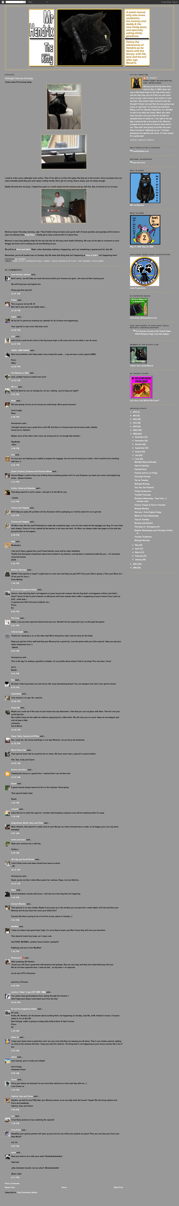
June (137, 459)
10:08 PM (15, 701)
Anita (13, 1152)
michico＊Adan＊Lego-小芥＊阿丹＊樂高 (28, 992)
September (140, 448)
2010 (135, 426)
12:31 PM (15, 884)
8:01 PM (15, 625)
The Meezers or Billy (20, 373)
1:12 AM (15, 1031)
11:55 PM (15, 744)
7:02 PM (15, 951)
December (139, 437)
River (13, 401)
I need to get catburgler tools (27, 261)
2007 (135, 564)
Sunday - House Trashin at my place (60, 261)
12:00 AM (15, 763)
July (137, 455)
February (139, 556)
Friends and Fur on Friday (146, 473)
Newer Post (10, 1187)
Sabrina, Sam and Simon (22, 1096)
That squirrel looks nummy (91, 261)
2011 (135, 423)
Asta (13, 541)
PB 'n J (14, 387)
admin (14, 1057)
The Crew (15, 618)
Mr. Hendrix (151, 78)
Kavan (14, 783)
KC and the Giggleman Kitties (24, 590)
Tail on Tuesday (141, 480)
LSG (13, 336)
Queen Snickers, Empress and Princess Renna (31, 471)
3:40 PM (15, 1110)
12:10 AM (15, 777)
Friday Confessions (143, 491)
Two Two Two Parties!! (144, 487)
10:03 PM (15, 1002)
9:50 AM (15, 1073)
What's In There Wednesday (146, 516)
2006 (135, 568)
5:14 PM (15, 482)
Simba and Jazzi (18, 840)
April (137, 549)
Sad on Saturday (142, 466)
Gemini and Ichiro (19, 770)
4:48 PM (15, 417)
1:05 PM (15, 1090)
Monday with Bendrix (144, 523)
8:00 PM (15, 612)
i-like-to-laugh (17, 632)
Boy (13, 680)
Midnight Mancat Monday (145, 462)
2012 (135, 419)
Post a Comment (12, 1183)
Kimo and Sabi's (24, 249)
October (139, 444)
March (138, 552)
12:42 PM (15, 367)
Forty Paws (30, 235)
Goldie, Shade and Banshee (23, 488)
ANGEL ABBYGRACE (20, 350)
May (137, 545)
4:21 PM (15, 394)
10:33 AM (15, 870)
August (138, 452)
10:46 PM (15, 730)
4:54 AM (15, 1051)
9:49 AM (15, 853)
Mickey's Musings (19, 570)
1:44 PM (15, 898)
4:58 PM (15, 448)
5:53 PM (15, 515)
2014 (135, 412)
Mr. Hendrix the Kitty (89, 11)
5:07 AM (15, 833)
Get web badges (162, 334)
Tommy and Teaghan (20, 508)
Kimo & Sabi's (92, 255)
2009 (135, 430)
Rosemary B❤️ (17, 958)
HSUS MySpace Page (144, 334)
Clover (14, 1080)
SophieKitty (16, 694)
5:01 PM (15, 465)
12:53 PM (15, 380)
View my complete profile (142, 140)
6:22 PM (15, 563)
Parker (14, 300)
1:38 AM (15, 816)
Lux (12, 1116)
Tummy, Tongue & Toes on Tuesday (150, 505)
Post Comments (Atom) (27, 1192)
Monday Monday (142, 509)
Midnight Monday (142, 484)
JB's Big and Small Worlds (22, 859)
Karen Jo (15, 1037)
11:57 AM (15, 294)
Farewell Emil (140, 469)
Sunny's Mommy (18, 904)
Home (64, 1187)
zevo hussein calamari (21, 274)
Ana (13, 455)
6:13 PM (15, 1177)
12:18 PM (15, 310)
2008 (135, 434)
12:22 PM (15, 330)
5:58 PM (15, 535)
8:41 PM (15, 674)
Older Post (118, 1187)
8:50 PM (15, 687)
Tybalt (13, 317)
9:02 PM (15, 1146)
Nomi (13, 890)
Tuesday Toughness (143, 537)
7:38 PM (15, 1123)
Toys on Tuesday (142, 519)
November (139, 441)
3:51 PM (15, 920)
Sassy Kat (15, 708)
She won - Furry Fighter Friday (148, 512)
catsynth (14, 809)
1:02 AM (15, 803)
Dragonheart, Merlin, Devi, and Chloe (27, 823)
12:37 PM (15, 344)
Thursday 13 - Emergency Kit (147, 527)
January (139, 560)
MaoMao (14, 926)
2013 (135, 416)
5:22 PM (15, 501)
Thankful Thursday (143, 495)
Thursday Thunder (142, 477)
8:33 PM (15, 651)
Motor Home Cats (18, 750)
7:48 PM (15, 583)
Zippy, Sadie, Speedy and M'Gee (25, 736)
